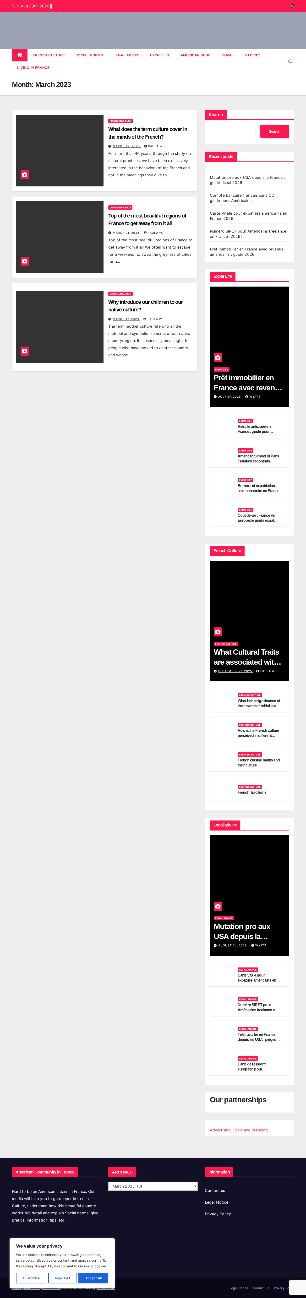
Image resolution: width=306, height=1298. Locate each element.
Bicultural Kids (120, 293)
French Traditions (252, 792)
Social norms (89, 55)
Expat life (160, 55)
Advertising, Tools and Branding (239, 1130)
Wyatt (255, 396)
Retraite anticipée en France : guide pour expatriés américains (254, 431)
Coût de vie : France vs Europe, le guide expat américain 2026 (256, 520)
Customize (31, 1278)
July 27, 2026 (230, 396)
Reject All (62, 1278)
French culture (49, 55)
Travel (228, 55)
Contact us (215, 1190)
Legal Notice (216, 1202)
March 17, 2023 (126, 319)
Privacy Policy (218, 1213)
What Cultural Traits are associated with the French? (246, 662)
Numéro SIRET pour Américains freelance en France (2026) (257, 1010)
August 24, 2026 (233, 945)
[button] (290, 61)
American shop (196, 55)
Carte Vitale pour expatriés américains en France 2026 (257, 980)
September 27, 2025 (235, 671)
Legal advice (127, 55)
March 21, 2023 (126, 232)
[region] (62, 1263)
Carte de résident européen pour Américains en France (255, 1069)
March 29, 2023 (127, 146)
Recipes (253, 55)
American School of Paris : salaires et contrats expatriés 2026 (258, 461)
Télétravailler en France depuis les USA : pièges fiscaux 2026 (257, 1039)
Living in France (33, 68)
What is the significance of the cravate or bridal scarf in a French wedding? (259, 706)
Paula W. (156, 146)
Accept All (93, 1278)
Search (216, 114)
